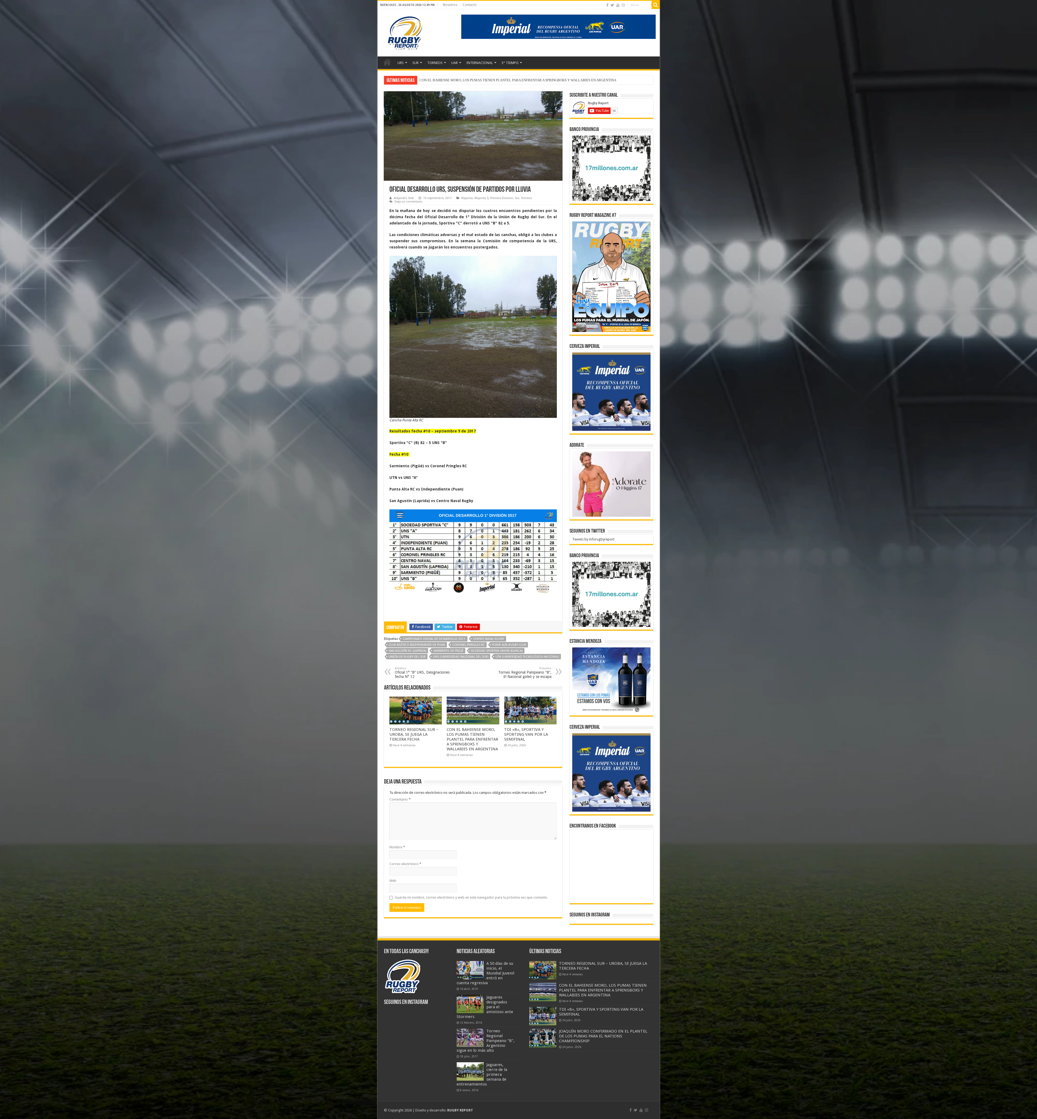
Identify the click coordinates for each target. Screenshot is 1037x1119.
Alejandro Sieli (404, 198)
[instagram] (623, 5)
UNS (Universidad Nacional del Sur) (460, 656)
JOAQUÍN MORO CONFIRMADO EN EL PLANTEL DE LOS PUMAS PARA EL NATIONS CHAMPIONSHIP (603, 1036)
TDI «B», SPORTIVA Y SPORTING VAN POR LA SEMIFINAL (526, 734)
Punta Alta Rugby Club (509, 645)
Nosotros (450, 5)
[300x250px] (611, 680)
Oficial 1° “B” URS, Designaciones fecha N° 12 (422, 673)
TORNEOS (435, 63)
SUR (415, 63)
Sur (517, 198)
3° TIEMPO (509, 63)
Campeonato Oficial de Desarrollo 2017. (434, 639)
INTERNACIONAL (479, 63)
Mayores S (481, 198)
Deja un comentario (408, 201)
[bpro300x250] (611, 168)
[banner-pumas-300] (611, 391)
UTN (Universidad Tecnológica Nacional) (527, 656)
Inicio (387, 62)
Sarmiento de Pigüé (448, 651)
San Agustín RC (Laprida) (407, 651)
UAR (454, 63)
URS (401, 63)
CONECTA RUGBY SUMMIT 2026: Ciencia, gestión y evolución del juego (474, 80)
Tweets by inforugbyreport (593, 539)
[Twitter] (612, 5)
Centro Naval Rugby (488, 639)
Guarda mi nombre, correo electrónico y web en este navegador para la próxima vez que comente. (471, 897)
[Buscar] (656, 5)
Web (392, 881)
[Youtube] (618, 5)
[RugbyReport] (558, 26)
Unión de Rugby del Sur (407, 656)
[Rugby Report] (404, 31)
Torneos (526, 198)
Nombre (397, 847)
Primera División (501, 198)
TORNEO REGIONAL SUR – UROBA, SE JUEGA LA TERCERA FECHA (413, 734)
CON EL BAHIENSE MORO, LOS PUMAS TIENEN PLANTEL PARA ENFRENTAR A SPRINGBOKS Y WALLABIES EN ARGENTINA (472, 739)
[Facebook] (607, 5)
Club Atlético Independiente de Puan (417, 645)
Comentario (399, 799)
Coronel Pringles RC (468, 645)
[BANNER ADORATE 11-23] (611, 484)
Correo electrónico (405, 864)
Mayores (467, 198)
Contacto (470, 5)
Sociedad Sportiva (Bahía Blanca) (497, 651)
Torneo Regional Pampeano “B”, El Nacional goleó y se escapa (524, 673)
